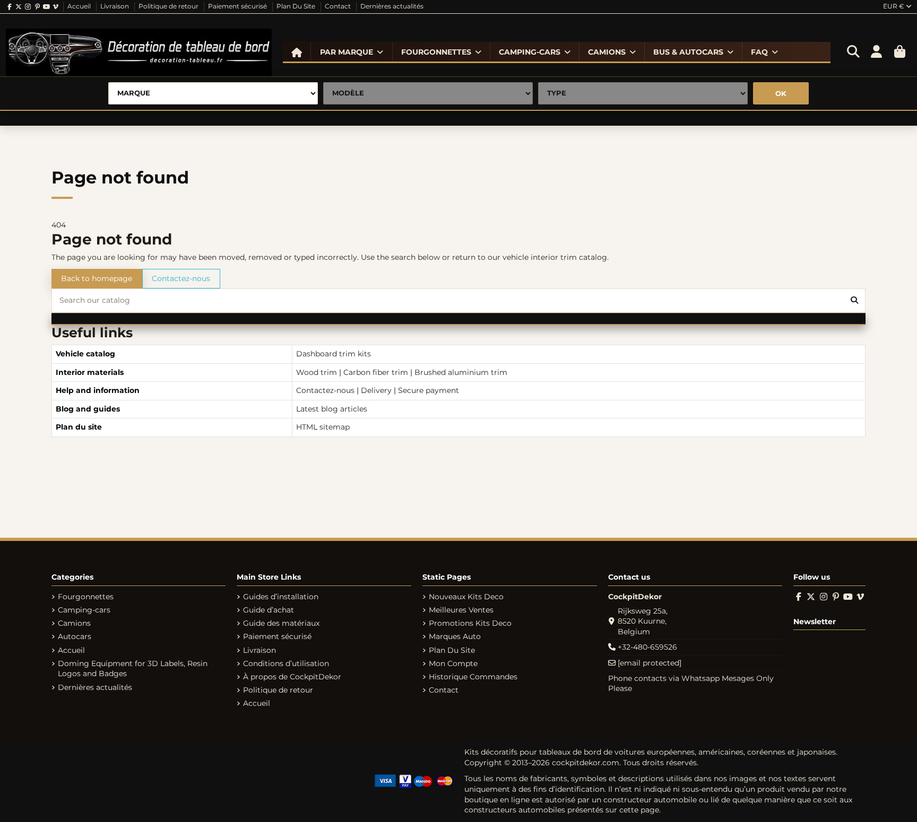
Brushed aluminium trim (460, 372)
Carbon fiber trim (375, 372)
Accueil (79, 6)
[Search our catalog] (854, 300)
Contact (338, 6)
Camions (74, 623)
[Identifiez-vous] (877, 52)
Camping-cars (84, 610)
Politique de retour (169, 6)
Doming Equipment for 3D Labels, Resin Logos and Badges (132, 669)
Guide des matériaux (281, 623)
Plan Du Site (296, 6)
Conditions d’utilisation (286, 663)
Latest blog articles (331, 409)
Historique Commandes (473, 676)
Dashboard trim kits (333, 353)
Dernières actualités (391, 6)
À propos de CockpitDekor (292, 676)
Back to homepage (96, 278)
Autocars (74, 636)
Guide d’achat (268, 610)
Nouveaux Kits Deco (466, 596)
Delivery (376, 390)
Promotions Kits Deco (470, 623)
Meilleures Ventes (461, 610)
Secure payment (428, 390)
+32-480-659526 (647, 647)
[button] (351, 52)
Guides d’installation (280, 596)
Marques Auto (455, 636)
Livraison (115, 6)
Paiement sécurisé (238, 6)
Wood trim (316, 372)
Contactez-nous (181, 278)
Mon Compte (453, 663)
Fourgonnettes (86, 596)
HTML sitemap (323, 427)
